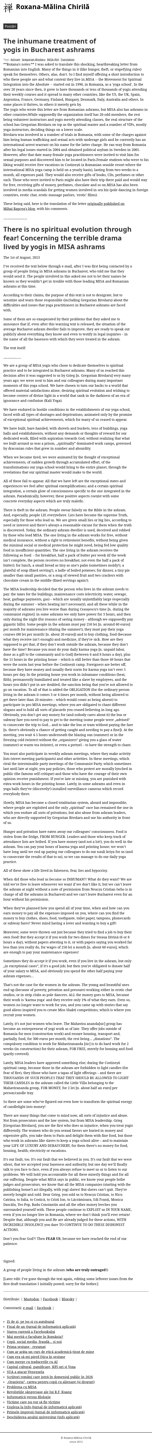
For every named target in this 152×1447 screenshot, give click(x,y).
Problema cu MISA (22, 1387)
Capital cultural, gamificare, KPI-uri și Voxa (41, 1367)
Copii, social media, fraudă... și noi (34, 1341)
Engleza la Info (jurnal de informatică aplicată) (44, 1407)
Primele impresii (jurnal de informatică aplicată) (46, 1412)
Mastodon (31, 1299)
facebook (44, 1308)
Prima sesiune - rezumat (26, 1346)
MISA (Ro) (53, 59)
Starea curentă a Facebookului (31, 1331)
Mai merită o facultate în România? (35, 1336)
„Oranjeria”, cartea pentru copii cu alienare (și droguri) (51, 1382)
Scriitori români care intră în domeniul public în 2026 (50, 1377)
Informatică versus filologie (29, 1397)
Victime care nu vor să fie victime (33, 1402)
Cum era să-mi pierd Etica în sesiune (36, 1357)
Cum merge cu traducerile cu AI (32, 1362)
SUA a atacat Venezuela (25, 1372)
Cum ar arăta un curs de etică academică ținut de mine (50, 1351)
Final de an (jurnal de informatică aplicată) (41, 1326)
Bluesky (68, 1299)
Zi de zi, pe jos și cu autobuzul (30, 1321)
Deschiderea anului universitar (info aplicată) (43, 1417)
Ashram (15, 59)
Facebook (50, 1299)
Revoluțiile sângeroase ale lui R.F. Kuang (39, 1392)
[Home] (8, 8)
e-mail (28, 1308)
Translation (68, 59)
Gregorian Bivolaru (33, 59)
